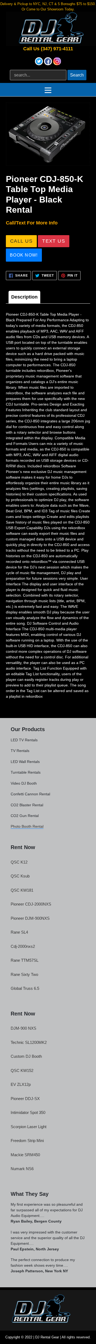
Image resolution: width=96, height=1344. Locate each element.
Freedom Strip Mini (27, 1140)
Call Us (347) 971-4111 (48, 49)
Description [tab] (24, 297)
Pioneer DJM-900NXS (30, 918)
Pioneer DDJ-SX (25, 1098)
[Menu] (48, 89)
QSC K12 (19, 862)
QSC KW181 (22, 890)
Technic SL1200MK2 (29, 1042)
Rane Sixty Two (24, 974)
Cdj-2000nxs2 (23, 946)
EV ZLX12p (21, 1084)
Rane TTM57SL (24, 960)
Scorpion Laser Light (28, 1126)
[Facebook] (48, 64)
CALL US (21, 241)
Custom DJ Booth (26, 1056)
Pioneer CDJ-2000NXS (31, 904)
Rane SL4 (19, 932)
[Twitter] (39, 64)
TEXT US (53, 241)
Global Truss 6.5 (25, 988)
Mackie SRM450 (25, 1154)
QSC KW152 (22, 1070)
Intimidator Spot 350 (28, 1112)
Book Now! (24, 255)
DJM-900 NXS (23, 1028)
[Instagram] (57, 64)
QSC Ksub (20, 876)
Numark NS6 (22, 1168)
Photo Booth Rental (27, 826)
